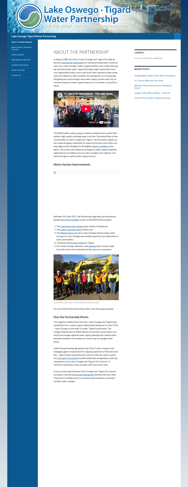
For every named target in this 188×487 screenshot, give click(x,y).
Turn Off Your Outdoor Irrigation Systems (152, 98)
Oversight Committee (67, 358)
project (79, 133)
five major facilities (70, 219)
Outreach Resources (20, 65)
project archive (106, 308)
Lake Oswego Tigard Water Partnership (33, 36)
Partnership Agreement (83, 374)
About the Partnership (21, 42)
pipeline (92, 246)
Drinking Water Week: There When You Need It (155, 75)
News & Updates (17, 55)
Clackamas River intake (71, 226)
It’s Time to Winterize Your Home (148, 80)
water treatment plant (70, 229)
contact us (157, 58)
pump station (79, 242)
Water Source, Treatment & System (21, 48)
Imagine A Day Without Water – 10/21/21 (152, 93)
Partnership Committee (20, 60)
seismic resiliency (100, 146)
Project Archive (18, 70)
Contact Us (16, 75)
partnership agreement (73, 62)
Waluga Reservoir (68, 233)
